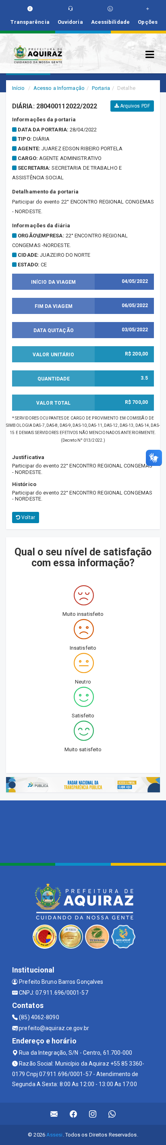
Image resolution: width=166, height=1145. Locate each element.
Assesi (54, 1135)
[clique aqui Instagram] (93, 1114)
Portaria (101, 88)
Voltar (27, 517)
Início (18, 88)
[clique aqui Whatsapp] (112, 1114)
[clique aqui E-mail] (54, 1114)
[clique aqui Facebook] (73, 1114)
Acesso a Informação (59, 88)
